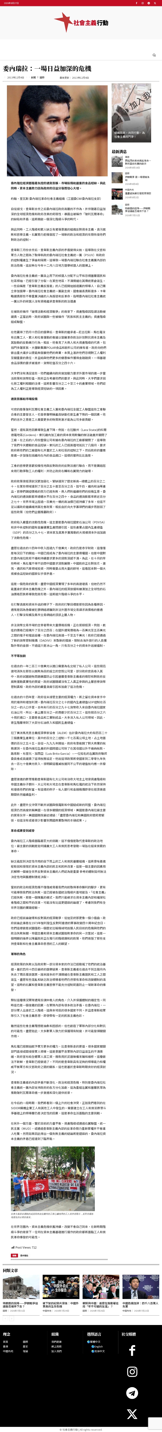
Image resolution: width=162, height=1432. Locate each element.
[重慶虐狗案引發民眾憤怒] (117, 194)
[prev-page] (5, 1318)
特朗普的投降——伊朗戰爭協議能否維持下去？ (137, 210)
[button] (154, 55)
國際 (42, 77)
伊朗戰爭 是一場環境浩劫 (137, 178)
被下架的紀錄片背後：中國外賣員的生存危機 (61, 1304)
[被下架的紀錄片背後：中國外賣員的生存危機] (61, 1287)
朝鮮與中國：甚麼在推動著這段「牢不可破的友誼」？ (101, 1304)
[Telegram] (149, 3)
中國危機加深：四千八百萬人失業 (140, 1304)
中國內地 (129, 190)
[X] (155, 3)
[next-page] (11, 1318)
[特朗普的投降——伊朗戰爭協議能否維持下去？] (117, 209)
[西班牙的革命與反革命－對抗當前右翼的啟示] (117, 161)
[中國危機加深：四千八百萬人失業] (140, 1287)
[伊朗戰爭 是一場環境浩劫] (117, 177)
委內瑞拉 (24, 1255)
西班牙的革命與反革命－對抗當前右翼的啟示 (138, 162)
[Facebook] (136, 3)
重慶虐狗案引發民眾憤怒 (138, 193)
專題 (127, 157)
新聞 (33, 77)
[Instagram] (142, 3)
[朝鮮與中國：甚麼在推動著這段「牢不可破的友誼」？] (101, 1287)
